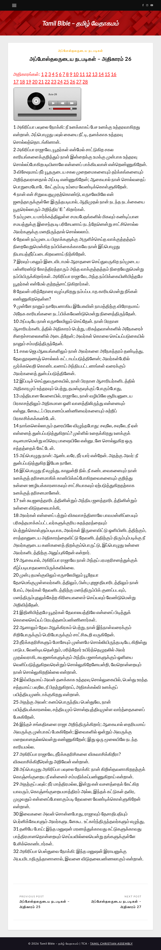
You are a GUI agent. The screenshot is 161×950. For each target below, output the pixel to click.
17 (16, 81)
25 (66, 81)
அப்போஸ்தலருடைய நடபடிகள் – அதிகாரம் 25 (44, 904)
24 (60, 81)
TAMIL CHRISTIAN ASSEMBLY (111, 943)
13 (94, 74)
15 (107, 74)
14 (101, 74)
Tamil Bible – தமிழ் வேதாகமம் (80, 23)
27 (79, 81)
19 (28, 81)
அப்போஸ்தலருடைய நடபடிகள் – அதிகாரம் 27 (116, 904)
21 (41, 81)
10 (76, 74)
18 (22, 81)
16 (113, 74)
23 (53, 81)
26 (72, 81)
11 (82, 74)
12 (88, 74)
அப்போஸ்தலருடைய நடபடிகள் (80, 50)
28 (85, 81)
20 (35, 81)
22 (47, 81)
